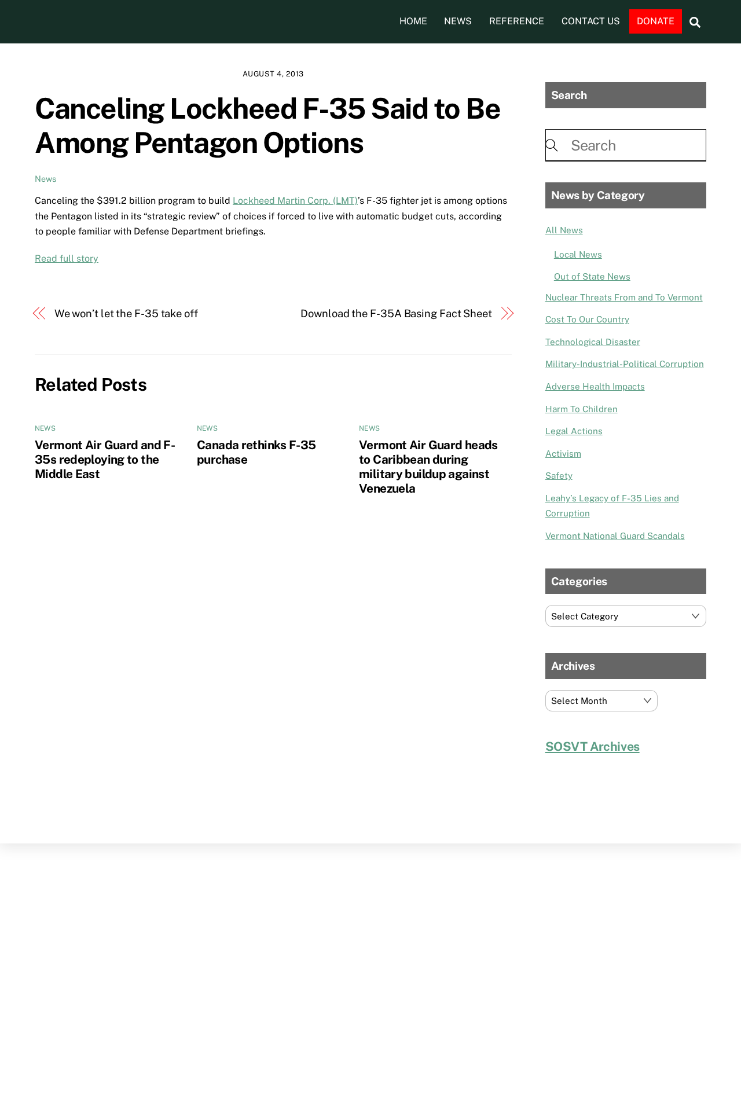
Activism (563, 453)
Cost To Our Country (587, 319)
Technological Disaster (592, 342)
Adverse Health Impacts (595, 386)
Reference (516, 21)
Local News (578, 254)
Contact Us (591, 21)
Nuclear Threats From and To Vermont (624, 297)
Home (413, 21)
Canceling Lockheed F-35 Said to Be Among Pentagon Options (267, 125)
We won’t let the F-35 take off (126, 313)
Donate (655, 21)
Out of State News (592, 276)
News (458, 21)
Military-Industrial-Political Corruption (624, 364)
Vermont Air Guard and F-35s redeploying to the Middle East (105, 459)
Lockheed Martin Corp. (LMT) (295, 200)
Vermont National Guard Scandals (615, 536)
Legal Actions (574, 431)
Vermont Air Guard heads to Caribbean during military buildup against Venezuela (428, 467)
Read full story (66, 258)
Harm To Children (581, 409)
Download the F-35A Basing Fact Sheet (396, 313)
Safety (559, 475)
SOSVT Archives (592, 746)
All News (564, 230)
